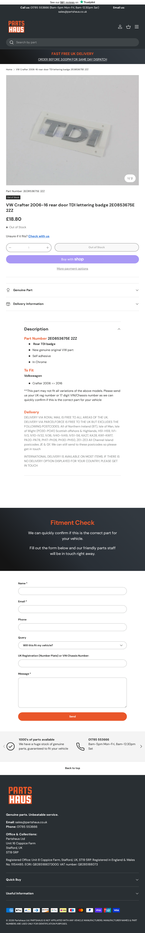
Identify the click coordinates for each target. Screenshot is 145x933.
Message (23, 673)
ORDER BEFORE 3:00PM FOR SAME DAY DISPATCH (72, 59)
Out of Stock (97, 247)
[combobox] (72, 42)
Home (9, 69)
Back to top (72, 768)
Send (72, 716)
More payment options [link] (72, 269)
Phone (22, 619)
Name (21, 583)
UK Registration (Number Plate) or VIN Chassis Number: (53, 655)
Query (22, 637)
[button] (128, 27)
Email (21, 601)
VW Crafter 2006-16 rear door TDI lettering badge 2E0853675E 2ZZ (52, 69)
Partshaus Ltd (22, 920)
